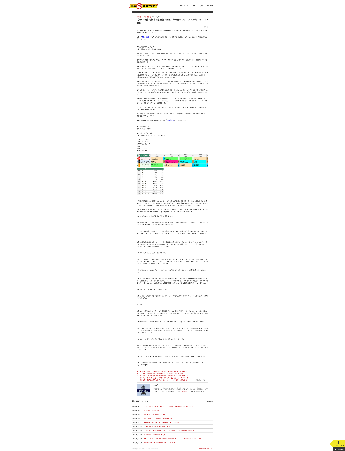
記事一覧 (210, 401)
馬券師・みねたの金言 (144, 17)
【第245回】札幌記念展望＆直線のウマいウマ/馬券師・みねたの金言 (161, 373)
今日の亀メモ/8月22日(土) (152, 410)
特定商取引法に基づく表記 (206, 448)
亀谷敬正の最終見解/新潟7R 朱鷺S (155, 414)
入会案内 (194, 5)
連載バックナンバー (202, 380)
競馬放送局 (145, 37)
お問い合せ (209, 5)
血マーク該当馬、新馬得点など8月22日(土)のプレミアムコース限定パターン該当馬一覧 (172, 439)
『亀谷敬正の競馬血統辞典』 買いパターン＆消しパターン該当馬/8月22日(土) (169, 430)
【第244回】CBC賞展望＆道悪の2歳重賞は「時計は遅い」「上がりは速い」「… (164, 376)
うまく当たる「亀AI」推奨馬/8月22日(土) (157, 426)
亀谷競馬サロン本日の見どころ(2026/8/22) (158, 418)
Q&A (201, 5)
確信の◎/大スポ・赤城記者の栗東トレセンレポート (161, 443)
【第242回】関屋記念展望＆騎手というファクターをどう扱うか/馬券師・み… (164, 380)
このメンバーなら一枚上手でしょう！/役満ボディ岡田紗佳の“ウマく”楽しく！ (169, 406)
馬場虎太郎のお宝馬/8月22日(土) (155, 434)
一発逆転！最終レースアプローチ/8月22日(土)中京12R (162, 422)
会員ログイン (184, 5)
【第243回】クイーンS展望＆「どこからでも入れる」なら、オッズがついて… (164, 378)
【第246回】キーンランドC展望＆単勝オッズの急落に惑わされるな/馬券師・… (164, 371)
